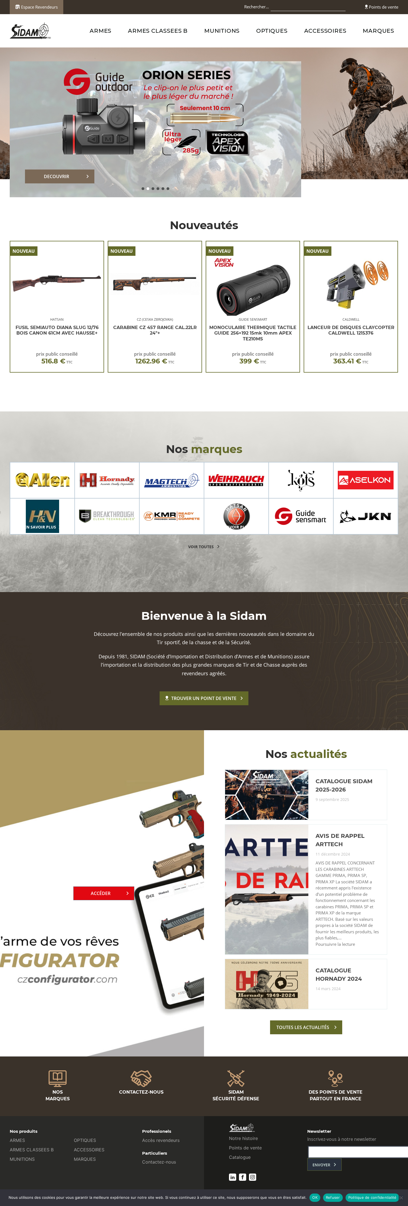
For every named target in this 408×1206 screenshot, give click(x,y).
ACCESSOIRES (325, 30)
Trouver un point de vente (203, 698)
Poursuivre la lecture (335, 944)
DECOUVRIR (56, 176)
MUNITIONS (222, 30)
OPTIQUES (271, 30)
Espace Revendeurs (39, 7)
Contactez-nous (159, 1162)
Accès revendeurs (161, 1140)
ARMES (100, 30)
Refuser (333, 1197)
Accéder (100, 893)
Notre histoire (243, 1138)
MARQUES (378, 30)
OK (315, 1197)
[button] (143, 188)
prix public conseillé (57, 358)
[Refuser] (401, 1197)
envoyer (321, 1164)
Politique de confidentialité (372, 1197)
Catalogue (240, 1157)
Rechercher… (256, 6)
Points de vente (383, 7)
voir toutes (201, 546)
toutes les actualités (302, 1027)
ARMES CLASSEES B (158, 30)
